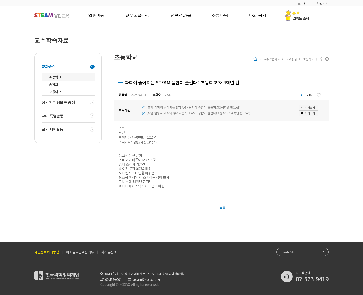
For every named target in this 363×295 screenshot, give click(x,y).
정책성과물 (180, 15)
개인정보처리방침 (46, 251)
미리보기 (310, 107)
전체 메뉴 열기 (326, 15)
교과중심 (291, 59)
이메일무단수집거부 (80, 251)
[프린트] (327, 59)
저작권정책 (108, 251)
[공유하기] (321, 59)
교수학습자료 (137, 15)
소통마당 (220, 15)
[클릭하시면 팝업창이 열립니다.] (297, 11)
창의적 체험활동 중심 (58, 102)
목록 (222, 207)
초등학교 (308, 59)
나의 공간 (257, 15)
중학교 (53, 84)
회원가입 (322, 3)
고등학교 (55, 91)
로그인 (302, 3)
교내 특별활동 (52, 115)
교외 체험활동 (52, 129)
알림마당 (96, 15)
